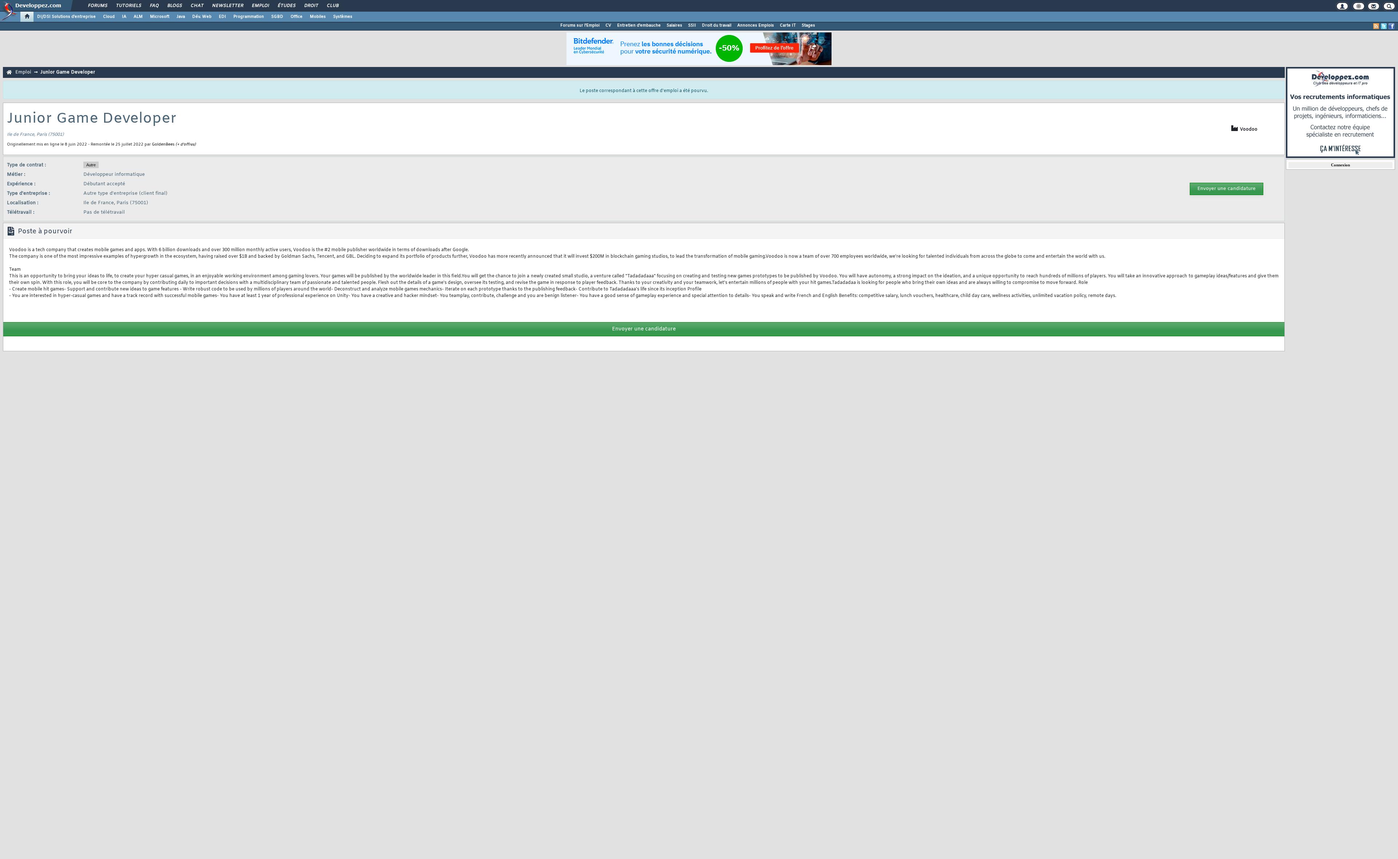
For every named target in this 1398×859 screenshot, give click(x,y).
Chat (197, 6)
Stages (808, 25)
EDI (222, 16)
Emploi (260, 6)
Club (332, 6)
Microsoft (159, 16)
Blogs (174, 6)
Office (297, 16)
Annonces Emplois (755, 25)
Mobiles (318, 16)
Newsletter (227, 6)
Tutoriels (128, 6)
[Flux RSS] (1376, 26)
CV (608, 25)
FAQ (154, 6)
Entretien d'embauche (639, 25)
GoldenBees (163, 144)
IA (124, 16)
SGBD (277, 16)
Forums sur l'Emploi (580, 25)
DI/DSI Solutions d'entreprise (66, 16)
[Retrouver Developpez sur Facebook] (1391, 26)
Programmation (248, 16)
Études (286, 6)
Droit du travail (716, 25)
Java (181, 16)
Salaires (674, 25)
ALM (138, 16)
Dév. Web (202, 16)
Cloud (109, 16)
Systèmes (342, 16)
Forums (97, 6)
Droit (311, 6)
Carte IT (788, 25)
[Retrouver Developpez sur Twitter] (1384, 26)
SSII (692, 25)
